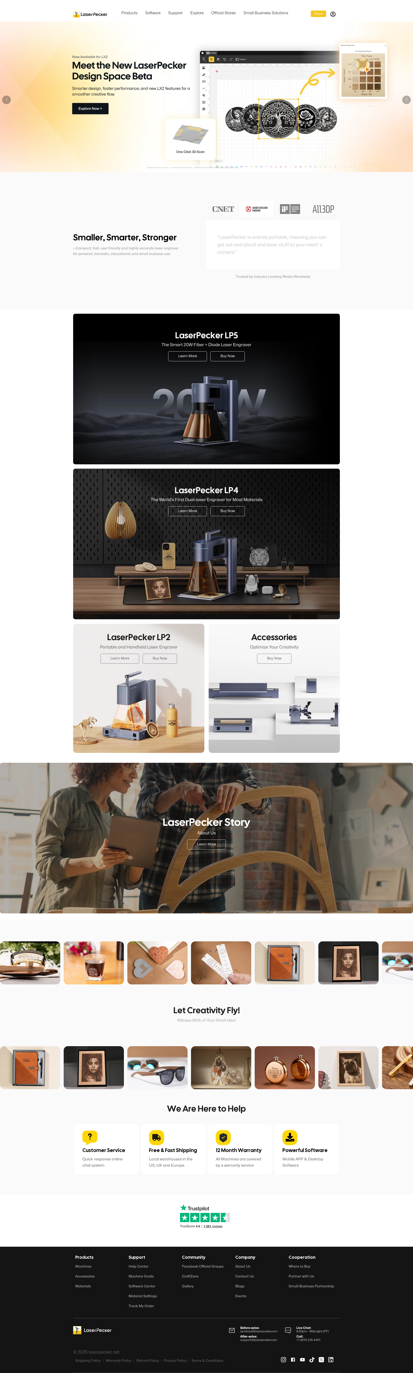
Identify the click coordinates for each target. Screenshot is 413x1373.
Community (193, 1258)
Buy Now (133, 110)
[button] (406, 100)
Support (137, 1258)
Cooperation (302, 1258)
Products (84, 1258)
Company (245, 1258)
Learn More (92, 110)
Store (318, 13)
